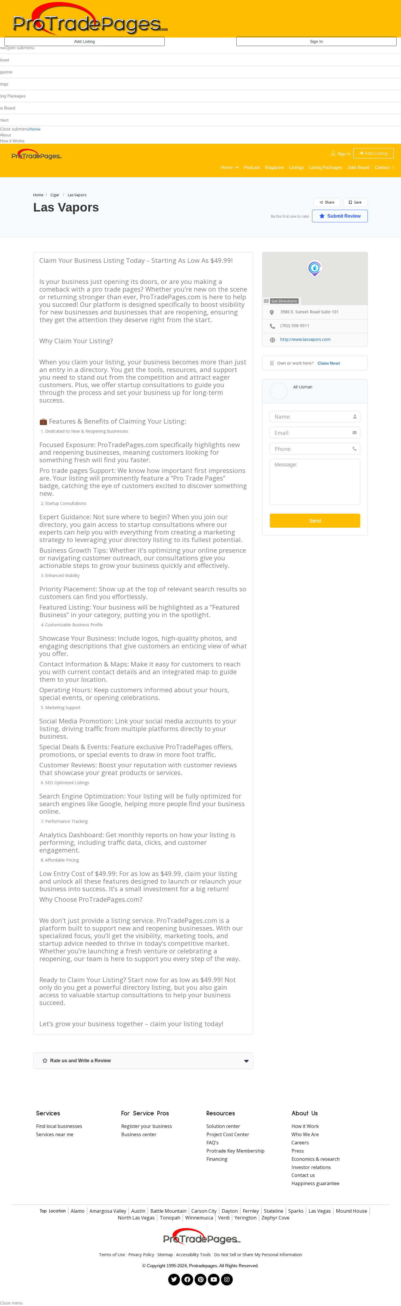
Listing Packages (325, 167)
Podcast (252, 167)
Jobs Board (358, 167)
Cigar (54, 194)
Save (357, 202)
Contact (382, 167)
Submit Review (343, 216)
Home (35, 129)
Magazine (274, 167)
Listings (296, 167)
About (5, 135)
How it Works (12, 140)
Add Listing (84, 41)
